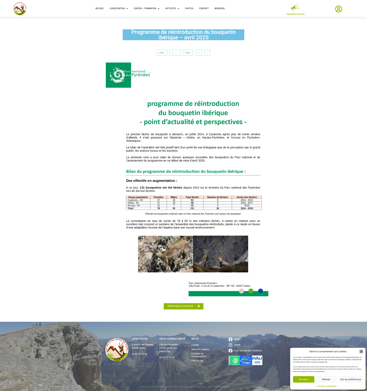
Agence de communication (217, 387)
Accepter (304, 379)
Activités (170, 8)
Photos (189, 8)
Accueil (99, 8)
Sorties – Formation (145, 8)
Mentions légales (200, 349)
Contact (204, 8)
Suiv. (187, 52)
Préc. (162, 52)
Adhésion (219, 8)
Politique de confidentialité (326, 386)
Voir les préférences (350, 379)
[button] (361, 351)
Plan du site (197, 360)
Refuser (326, 379)
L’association (117, 8)
